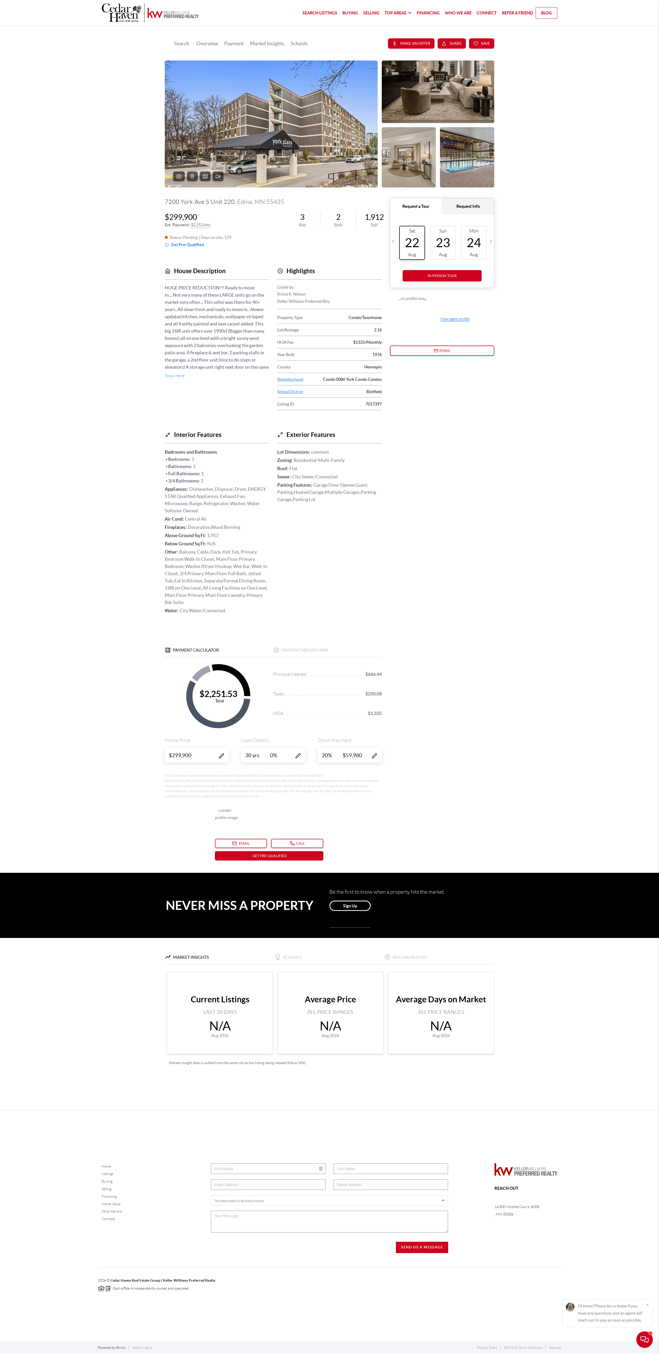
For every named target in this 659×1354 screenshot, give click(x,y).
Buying (350, 13)
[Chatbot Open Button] (644, 1339)
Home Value (111, 1204)
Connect (487, 13)
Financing (428, 13)
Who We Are (458, 13)
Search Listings (319, 13)
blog (546, 13)
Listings (107, 1174)
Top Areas (395, 13)
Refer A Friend (517, 13)
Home (106, 1166)
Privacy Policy (487, 1348)
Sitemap (555, 1348)
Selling (371, 13)
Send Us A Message (422, 1247)
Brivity (121, 1348)
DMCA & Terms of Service (523, 1348)
